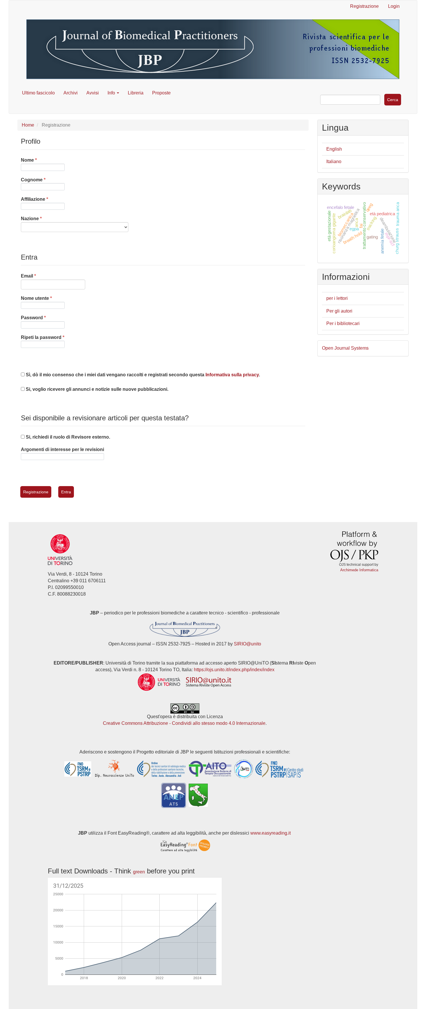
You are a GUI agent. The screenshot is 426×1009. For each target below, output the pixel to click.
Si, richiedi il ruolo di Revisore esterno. (67, 437)
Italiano (333, 161)
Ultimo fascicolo (38, 92)
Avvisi (92, 92)
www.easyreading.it (270, 833)
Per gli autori (339, 311)
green (139, 871)
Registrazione (364, 6)
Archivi (70, 92)
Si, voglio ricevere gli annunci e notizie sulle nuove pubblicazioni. (96, 389)
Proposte (161, 92)
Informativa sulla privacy (232, 374)
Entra (66, 492)
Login (394, 6)
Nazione (45, 218)
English (334, 149)
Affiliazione (43, 199)
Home (28, 125)
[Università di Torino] (60, 549)
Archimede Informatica (359, 570)
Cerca (392, 99)
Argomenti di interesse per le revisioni (62, 449)
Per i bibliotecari (343, 323)
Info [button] (112, 92)
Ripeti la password (43, 337)
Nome (42, 160)
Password (43, 317)
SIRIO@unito (247, 643)
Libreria (135, 92)
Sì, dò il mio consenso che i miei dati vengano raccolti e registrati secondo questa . (142, 374)
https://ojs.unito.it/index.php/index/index (234, 669)
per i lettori (337, 298)
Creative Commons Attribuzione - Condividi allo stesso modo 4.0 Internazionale (184, 723)
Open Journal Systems (345, 348)
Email (42, 275)
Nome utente (43, 298)
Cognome (43, 179)
